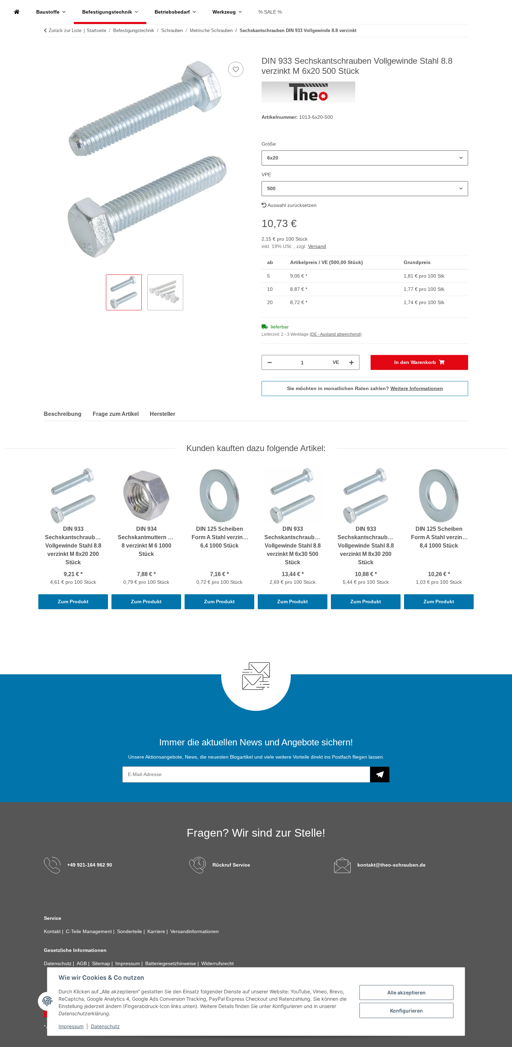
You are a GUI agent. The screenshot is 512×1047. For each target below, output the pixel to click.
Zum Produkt (73, 601)
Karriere (156, 931)
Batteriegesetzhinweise (171, 963)
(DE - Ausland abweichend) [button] (336, 334)
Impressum (71, 1026)
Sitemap (101, 963)
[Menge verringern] (269, 362)
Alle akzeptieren (406, 992)
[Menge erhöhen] (351, 362)
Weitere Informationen (416, 388)
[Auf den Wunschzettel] (235, 69)
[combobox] (365, 157)
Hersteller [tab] (162, 414)
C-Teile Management (89, 931)
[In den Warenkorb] (49, 52)
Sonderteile (130, 931)
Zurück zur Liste (65, 30)
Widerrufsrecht (217, 963)
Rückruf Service (231, 865)
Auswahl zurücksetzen (291, 205)
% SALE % (270, 12)
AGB (82, 963)
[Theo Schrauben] (17, 12)
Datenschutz (105, 1026)
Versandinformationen (194, 931)
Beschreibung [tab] (63, 414)
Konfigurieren (406, 1011)
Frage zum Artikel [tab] (116, 414)
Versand (317, 246)
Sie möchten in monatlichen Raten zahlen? (365, 388)
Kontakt (53, 931)
